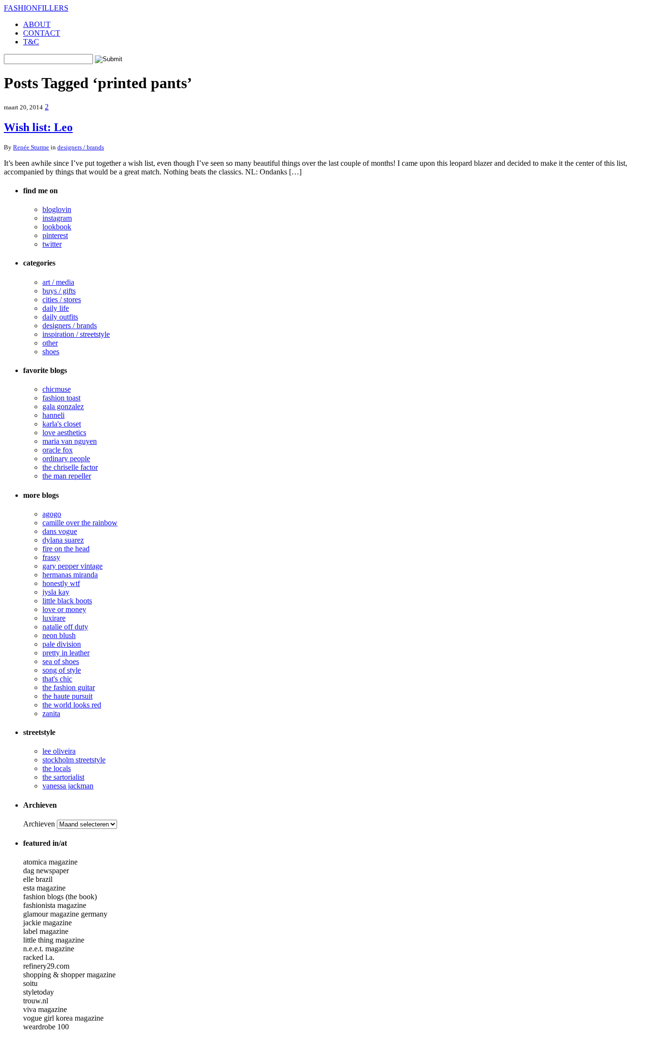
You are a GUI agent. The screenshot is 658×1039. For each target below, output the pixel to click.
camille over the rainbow (80, 523)
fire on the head (66, 549)
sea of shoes (60, 661)
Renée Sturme (31, 147)
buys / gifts (59, 291)
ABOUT (37, 24)
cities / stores (61, 299)
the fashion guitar (68, 687)
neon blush (59, 635)
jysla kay (55, 592)
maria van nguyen (69, 441)
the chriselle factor (70, 467)
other (50, 343)
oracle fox (57, 450)
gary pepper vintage (72, 566)
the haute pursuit (67, 696)
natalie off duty (65, 627)
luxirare (54, 618)
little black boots (67, 601)
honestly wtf (61, 583)
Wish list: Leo (38, 127)
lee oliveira (59, 751)
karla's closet (61, 424)
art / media (58, 282)
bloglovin (56, 209)
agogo (51, 514)
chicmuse (56, 389)
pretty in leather (66, 653)
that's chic (57, 679)
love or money (64, 609)
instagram (57, 218)
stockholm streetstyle (73, 760)
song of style (61, 670)
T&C (31, 42)
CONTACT (41, 33)
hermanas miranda (70, 575)
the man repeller (66, 476)
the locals (56, 768)
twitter (52, 244)
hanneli (53, 415)
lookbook (56, 227)
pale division (61, 644)
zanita (51, 713)
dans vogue (59, 531)
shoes (50, 351)
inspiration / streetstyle (76, 334)
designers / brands (80, 147)
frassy (51, 557)
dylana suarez (63, 540)
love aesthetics (64, 432)
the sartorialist (63, 777)
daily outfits (60, 317)
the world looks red (71, 705)
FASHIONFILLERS (36, 8)
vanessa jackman (67, 786)
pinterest (55, 235)
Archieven (39, 824)
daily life (55, 308)
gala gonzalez (63, 406)
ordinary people (66, 458)
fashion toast (61, 398)
